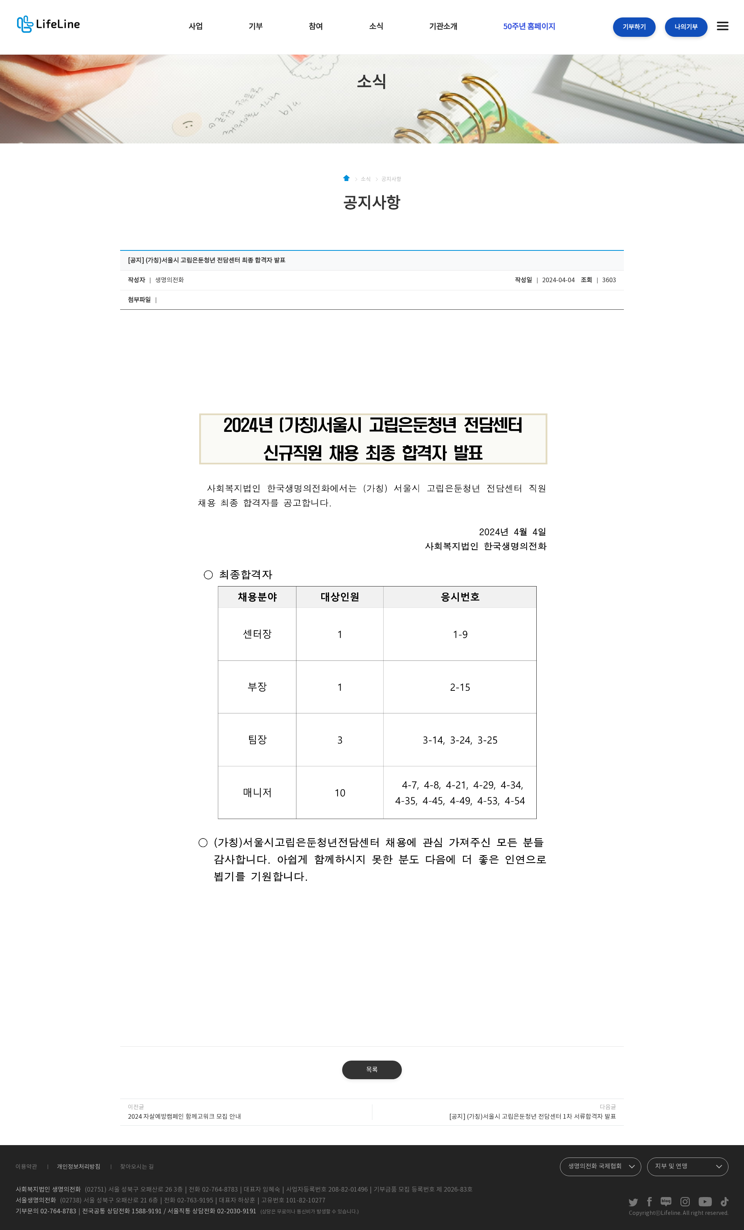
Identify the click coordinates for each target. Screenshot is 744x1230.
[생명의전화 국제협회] (600, 1164)
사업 (196, 26)
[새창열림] (633, 1205)
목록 (372, 1069)
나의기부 (686, 27)
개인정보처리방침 (78, 1167)
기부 (256, 26)
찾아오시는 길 (137, 1167)
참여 (316, 26)
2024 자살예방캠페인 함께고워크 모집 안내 (184, 1116)
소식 (376, 26)
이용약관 (26, 1167)
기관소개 (443, 26)
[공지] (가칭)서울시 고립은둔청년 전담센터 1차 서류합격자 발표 (532, 1116)
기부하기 (634, 27)
